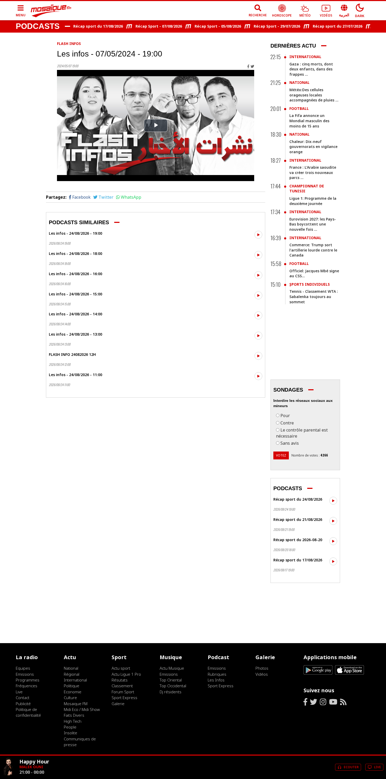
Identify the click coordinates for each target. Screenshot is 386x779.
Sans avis (289, 443)
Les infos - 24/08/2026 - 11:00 (75, 374)
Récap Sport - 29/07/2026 (266, 26)
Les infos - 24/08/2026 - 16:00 (75, 273)
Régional (71, 674)
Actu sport (121, 668)
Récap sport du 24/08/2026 (297, 499)
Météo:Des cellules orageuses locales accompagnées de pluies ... (313, 94)
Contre (287, 423)
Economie (72, 691)
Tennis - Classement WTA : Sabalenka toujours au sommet (313, 296)
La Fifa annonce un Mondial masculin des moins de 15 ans (309, 120)
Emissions (25, 674)
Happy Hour (34, 761)
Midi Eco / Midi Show (82, 709)
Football (299, 108)
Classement (122, 685)
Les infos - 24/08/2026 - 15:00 (75, 293)
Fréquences (26, 685)
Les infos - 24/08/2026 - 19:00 (75, 233)
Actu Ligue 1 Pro (126, 674)
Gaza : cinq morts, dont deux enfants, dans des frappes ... (311, 69)
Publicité (23, 703)
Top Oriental (171, 680)
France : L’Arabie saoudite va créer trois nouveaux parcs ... (312, 172)
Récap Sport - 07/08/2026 (147, 26)
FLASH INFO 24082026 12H (72, 354)
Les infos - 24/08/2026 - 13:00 (75, 334)
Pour (285, 415)
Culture (70, 697)
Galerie (118, 703)
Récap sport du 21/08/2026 (297, 519)
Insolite (70, 732)
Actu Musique (172, 668)
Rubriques (217, 674)
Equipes (23, 668)
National (299, 82)
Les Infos (216, 680)
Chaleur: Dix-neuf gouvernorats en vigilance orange (313, 146)
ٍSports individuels (309, 284)
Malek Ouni (31, 766)
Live (19, 691)
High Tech (72, 721)
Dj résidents (170, 691)
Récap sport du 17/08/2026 (87, 26)
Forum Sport (123, 691)
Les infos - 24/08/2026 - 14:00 (75, 313)
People (70, 727)
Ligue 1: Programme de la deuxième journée (312, 201)
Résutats (120, 680)
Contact (22, 697)
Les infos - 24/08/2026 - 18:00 (75, 253)
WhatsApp (131, 197)
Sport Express (124, 697)
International (305, 56)
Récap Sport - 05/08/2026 (207, 26)
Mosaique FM (75, 703)
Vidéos (261, 674)
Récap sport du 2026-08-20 (297, 539)
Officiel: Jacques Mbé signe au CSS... (314, 273)
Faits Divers (74, 715)
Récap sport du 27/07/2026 (326, 26)
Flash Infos (69, 43)
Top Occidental (173, 685)
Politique (71, 685)
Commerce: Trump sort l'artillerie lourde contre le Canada (313, 250)
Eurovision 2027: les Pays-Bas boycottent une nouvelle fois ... (312, 224)
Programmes (27, 680)
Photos (261, 668)
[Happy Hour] (9, 774)
